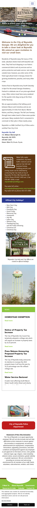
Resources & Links (9, 488)
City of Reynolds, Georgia (9, 4)
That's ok (26, 505)
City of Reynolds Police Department (18, 425)
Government (30, 485)
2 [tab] (22, 34)
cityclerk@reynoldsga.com (14, 182)
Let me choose (6, 501)
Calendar (21, 488)
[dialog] (18, 498)
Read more (9, 316)
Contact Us (30, 488)
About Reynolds (17, 485)
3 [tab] (25, 34)
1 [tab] (19, 34)
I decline (9, 505)
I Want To (5, 485)
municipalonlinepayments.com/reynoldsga (20, 188)
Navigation (32, 3)
